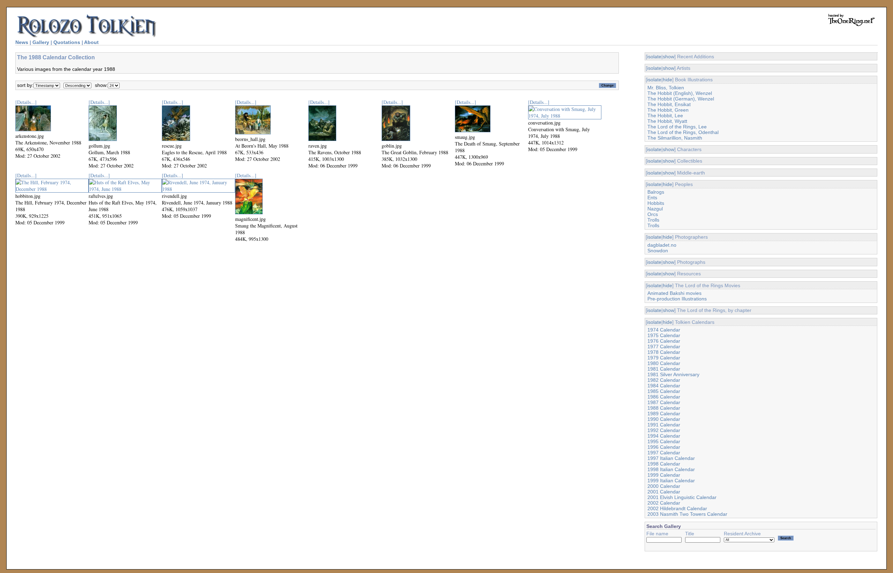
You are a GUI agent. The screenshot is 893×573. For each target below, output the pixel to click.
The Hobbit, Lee (665, 115)
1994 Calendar (663, 436)
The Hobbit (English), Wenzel (679, 93)
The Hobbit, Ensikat (669, 104)
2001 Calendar (663, 491)
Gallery (40, 42)
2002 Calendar (663, 503)
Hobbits (655, 203)
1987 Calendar (663, 402)
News (21, 42)
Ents (652, 197)
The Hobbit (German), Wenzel (680, 99)
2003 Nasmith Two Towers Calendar (687, 514)
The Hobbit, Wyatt (667, 121)
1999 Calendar (663, 475)
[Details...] (26, 102)
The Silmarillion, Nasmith (674, 138)
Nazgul (655, 208)
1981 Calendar (663, 369)
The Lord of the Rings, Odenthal (683, 132)
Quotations (66, 42)
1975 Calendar (663, 335)
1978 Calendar (663, 352)
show (668, 56)
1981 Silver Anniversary (673, 374)
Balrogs (655, 192)
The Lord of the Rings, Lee (677, 126)
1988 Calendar (663, 408)
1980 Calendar (663, 363)
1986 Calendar (663, 397)
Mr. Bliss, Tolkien (665, 87)
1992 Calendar (663, 430)
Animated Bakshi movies (674, 293)
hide (667, 79)
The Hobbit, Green (668, 110)
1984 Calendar (663, 385)
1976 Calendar (663, 341)
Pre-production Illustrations (677, 299)
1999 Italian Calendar (671, 480)
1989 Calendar (663, 413)
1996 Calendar (663, 447)
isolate (654, 56)
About (91, 42)
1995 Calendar (663, 441)
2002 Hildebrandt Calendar (677, 508)
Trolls (653, 220)
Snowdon (657, 250)
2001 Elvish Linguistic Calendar (681, 497)
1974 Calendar (663, 330)
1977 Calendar (663, 346)
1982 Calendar (663, 380)
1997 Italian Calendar (671, 458)
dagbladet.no (661, 245)
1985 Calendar (663, 391)
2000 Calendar (663, 486)
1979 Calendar (663, 357)
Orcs (652, 214)
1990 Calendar (663, 419)
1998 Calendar (663, 464)
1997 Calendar (663, 452)
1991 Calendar (663, 424)
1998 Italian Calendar (671, 469)
